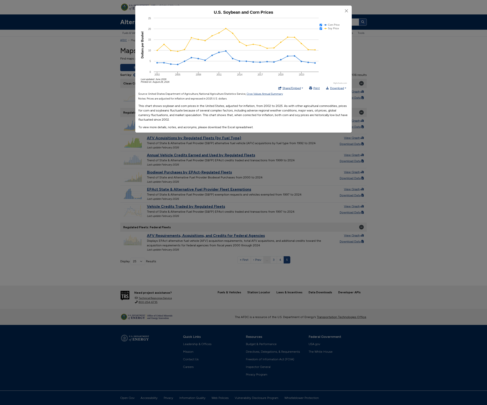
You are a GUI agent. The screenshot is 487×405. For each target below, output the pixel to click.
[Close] (346, 11)
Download (337, 88)
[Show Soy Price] (331, 28)
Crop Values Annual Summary (265, 93)
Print (316, 88)
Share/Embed (291, 88)
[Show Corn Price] (332, 24)
